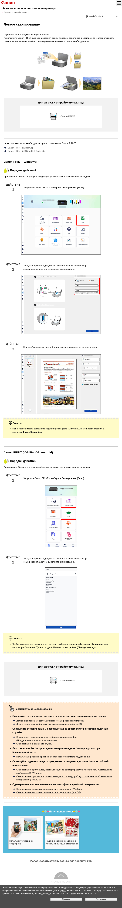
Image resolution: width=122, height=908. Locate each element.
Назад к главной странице (16, 12)
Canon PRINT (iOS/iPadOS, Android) (26, 151)
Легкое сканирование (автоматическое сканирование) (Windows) (50, 720)
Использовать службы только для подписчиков (61, 861)
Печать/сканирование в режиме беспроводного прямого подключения (53, 756)
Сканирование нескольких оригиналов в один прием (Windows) (49, 789)
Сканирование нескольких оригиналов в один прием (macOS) (48, 792)
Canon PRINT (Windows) (20, 147)
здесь (63, 891)
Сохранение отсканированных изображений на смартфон (46, 737)
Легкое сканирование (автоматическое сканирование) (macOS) (49, 724)
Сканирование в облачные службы (34, 743)
